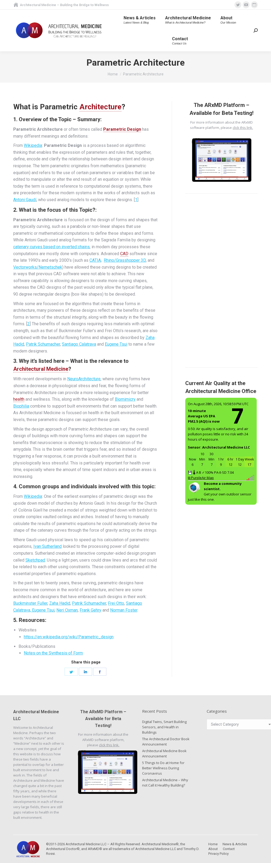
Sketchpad (35, 560)
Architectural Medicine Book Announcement (164, 753)
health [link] (18, 399)
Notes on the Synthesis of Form (53, 653)
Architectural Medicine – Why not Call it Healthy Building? (165, 783)
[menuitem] (140, 20)
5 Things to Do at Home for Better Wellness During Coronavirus (163, 768)
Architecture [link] (100, 106)
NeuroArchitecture (84, 378)
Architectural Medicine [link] (40, 369)
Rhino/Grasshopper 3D (125, 260)
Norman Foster (123, 610)
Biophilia (21, 406)
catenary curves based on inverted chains (51, 246)
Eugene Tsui (116, 344)
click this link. (243, 127)
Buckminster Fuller (30, 603)
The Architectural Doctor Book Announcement (165, 742)
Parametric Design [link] (122, 129)
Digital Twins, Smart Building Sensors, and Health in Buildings (164, 727)
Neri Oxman (67, 610)
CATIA (95, 260)
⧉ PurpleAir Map (201, 477)
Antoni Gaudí (24, 199)
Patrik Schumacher (43, 344)
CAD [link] (124, 253)
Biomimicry (125, 399)
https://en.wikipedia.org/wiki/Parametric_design (69, 636)
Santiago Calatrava (79, 344)
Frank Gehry (90, 610)
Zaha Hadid (59, 603)
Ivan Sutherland (47, 546)
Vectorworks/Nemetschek (37, 267)
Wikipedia (33, 145)
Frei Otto (116, 603)
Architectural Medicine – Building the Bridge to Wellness (64, 5)
